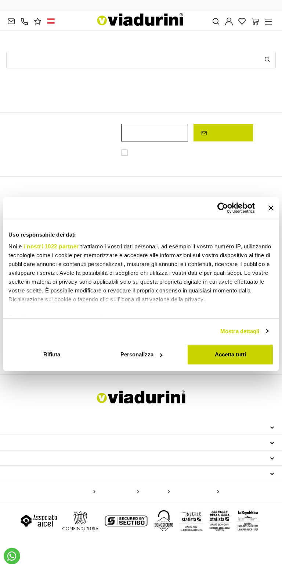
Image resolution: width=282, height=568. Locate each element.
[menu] (268, 21)
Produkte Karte (77, 492)
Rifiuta (51, 354)
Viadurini (21, 442)
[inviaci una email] (11, 21)
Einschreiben (226, 132)
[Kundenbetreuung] (24, 21)
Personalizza (136, 354)
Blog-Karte (156, 492)
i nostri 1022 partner (51, 246)
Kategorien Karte (119, 492)
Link (192, 161)
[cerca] (216, 21)
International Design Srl (48, 427)
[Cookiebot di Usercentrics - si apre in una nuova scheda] (223, 207)
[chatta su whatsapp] (12, 556)
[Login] (229, 21)
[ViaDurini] (140, 19)
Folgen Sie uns (30, 473)
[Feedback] (37, 21)
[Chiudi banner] (271, 208)
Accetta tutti (230, 354)
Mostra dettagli (240, 331)
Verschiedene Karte (196, 492)
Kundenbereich (31, 457)
